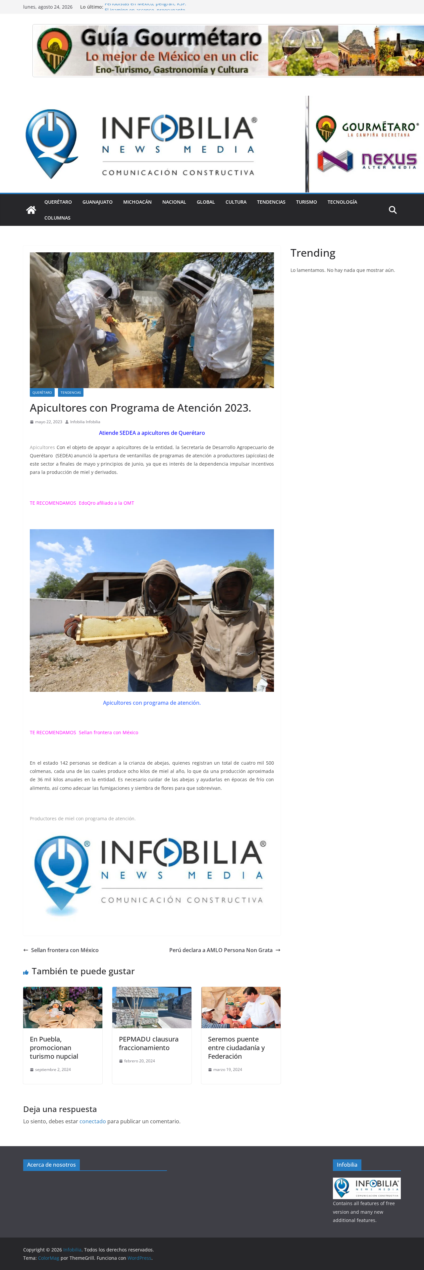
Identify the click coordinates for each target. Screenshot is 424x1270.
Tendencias (271, 202)
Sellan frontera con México (109, 732)
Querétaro (58, 202)
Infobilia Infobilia (85, 422)
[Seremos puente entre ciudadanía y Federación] (241, 991)
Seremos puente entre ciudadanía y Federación (236, 1048)
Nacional (174, 202)
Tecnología (342, 202)
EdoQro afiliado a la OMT (106, 503)
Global (206, 202)
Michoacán (137, 202)
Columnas (57, 218)
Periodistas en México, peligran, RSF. (145, 7)
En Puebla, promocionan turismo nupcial (54, 1048)
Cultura (236, 202)
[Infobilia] (212, 100)
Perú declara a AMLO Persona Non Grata (221, 950)
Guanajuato (97, 202)
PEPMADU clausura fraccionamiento (149, 1043)
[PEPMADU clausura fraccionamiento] (151, 991)
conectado (93, 1121)
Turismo (306, 202)
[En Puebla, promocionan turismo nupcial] (62, 991)
